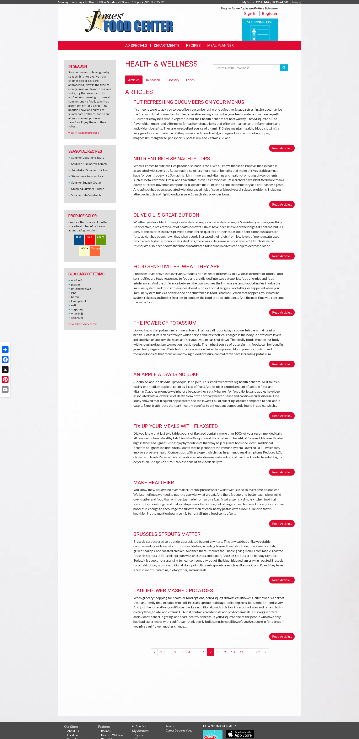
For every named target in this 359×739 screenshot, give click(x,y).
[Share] (5, 349)
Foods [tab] (190, 80)
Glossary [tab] (173, 80)
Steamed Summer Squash (87, 188)
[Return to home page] (129, 20)
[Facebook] (5, 359)
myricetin (77, 280)
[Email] (5, 389)
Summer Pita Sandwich (86, 195)
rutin (74, 305)
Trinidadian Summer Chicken (89, 170)
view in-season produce (83, 132)
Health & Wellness (112, 735)
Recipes (193, 45)
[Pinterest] (5, 379)
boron (75, 297)
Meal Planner (220, 45)
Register (270, 13)
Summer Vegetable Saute (87, 157)
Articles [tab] (133, 80)
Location (72, 735)
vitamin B (77, 313)
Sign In (250, 13)
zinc (73, 292)
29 (257, 652)
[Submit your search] (284, 67)
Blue (78, 237)
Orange (95, 248)
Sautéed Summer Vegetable (89, 164)
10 (233, 652)
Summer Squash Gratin (86, 182)
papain (75, 284)
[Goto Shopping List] (260, 29)
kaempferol (78, 301)
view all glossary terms (82, 324)
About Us (73, 731)
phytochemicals (81, 288)
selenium (77, 317)
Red (89, 237)
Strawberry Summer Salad (88, 176)
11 (241, 652)
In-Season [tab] (153, 80)
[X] (5, 369)
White (84, 248)
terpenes (77, 309)
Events (170, 726)
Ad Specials (136, 45)
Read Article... (282, 148)
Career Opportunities (179, 730)
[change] (295, 2)
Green (101, 237)
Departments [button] (167, 45)
